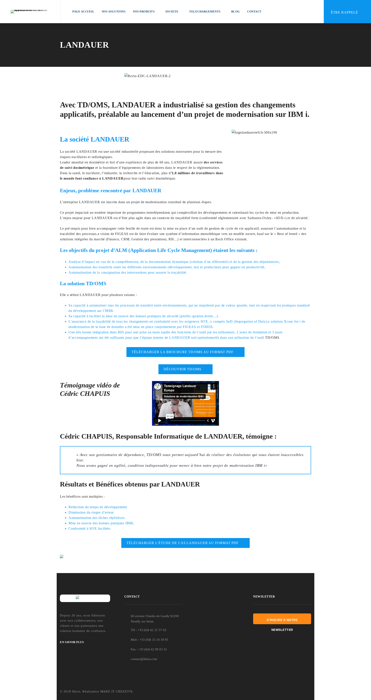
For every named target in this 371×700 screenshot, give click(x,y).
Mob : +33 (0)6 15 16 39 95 (149, 639)
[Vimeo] (309, 692)
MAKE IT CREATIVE (116, 691)
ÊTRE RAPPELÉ (345, 12)
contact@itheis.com (144, 659)
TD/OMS (271, 337)
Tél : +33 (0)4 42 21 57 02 (148, 630)
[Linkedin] (288, 692)
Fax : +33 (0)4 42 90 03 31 (149, 649)
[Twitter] (299, 692)
